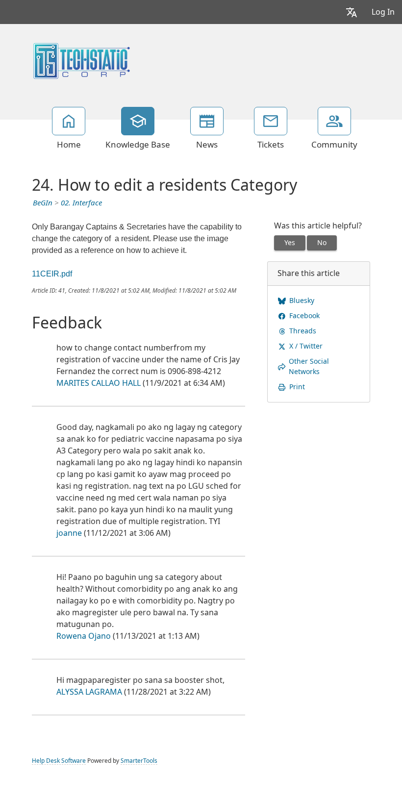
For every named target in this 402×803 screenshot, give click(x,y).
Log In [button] (383, 12)
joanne (69, 533)
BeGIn (42, 203)
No (322, 243)
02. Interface (81, 203)
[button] (351, 12)
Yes (289, 243)
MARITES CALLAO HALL (98, 383)
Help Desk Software (59, 760)
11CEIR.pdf (52, 274)
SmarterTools (139, 760)
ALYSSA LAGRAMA (89, 692)
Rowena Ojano (83, 636)
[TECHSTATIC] (81, 59)
